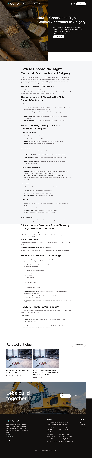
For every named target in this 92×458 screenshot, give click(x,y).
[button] (27, 4)
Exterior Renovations (52, 424)
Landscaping (50, 427)
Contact (41, 3)
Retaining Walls (51, 436)
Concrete (49, 429)
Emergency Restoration (65, 436)
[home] (13, 4)
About (35, 3)
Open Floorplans (63, 422)
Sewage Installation (64, 434)
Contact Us (83, 427)
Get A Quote (81, 3)
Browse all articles (78, 344)
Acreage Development (65, 431)
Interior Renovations (52, 422)
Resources (82, 424)
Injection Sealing (63, 429)
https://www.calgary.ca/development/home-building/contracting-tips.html (43, 175)
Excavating (50, 434)
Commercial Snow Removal (66, 441)
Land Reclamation (52, 441)
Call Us (76, 395)
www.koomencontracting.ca (43, 327)
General (55, 33)
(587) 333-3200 (32, 321)
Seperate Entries (63, 424)
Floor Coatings (51, 431)
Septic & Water (51, 439)
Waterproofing (63, 427)
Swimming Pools (63, 439)
